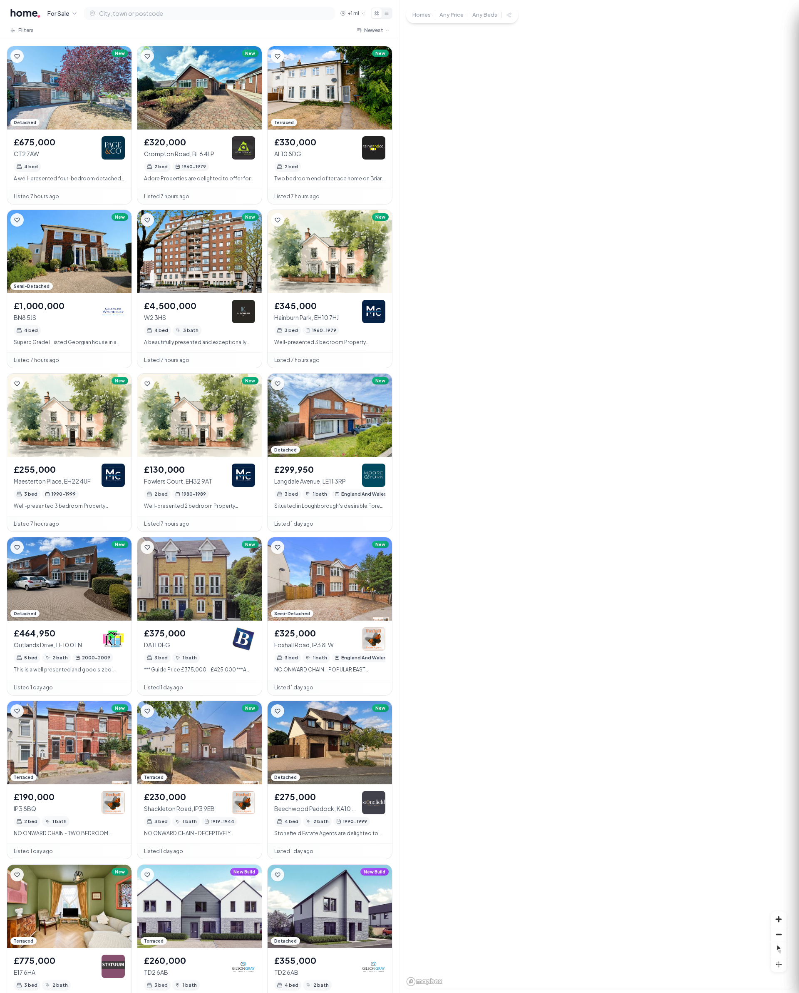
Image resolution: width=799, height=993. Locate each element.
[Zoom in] (778, 919)
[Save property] (17, 56)
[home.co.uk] (25, 13)
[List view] (387, 13)
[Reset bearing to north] (778, 949)
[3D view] (778, 964)
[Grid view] (377, 13)
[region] (599, 496)
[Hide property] (33, 56)
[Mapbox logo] (424, 981)
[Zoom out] (778, 934)
